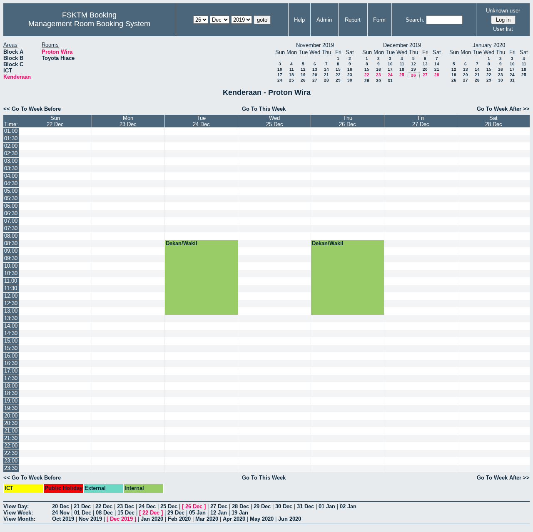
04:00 (10, 176)
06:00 (10, 206)
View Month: (19, 519)
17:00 (10, 371)
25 (291, 80)
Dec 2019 (121, 519)
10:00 (10, 266)
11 (291, 69)
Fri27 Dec (420, 121)
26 (303, 80)
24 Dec (147, 506)
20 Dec (60, 506)
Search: (415, 20)
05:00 (10, 191)
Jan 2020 (152, 519)
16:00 (10, 356)
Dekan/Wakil (181, 243)
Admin (324, 20)
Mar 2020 (206, 519)
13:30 (10, 318)
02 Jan (348, 506)
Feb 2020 (179, 519)
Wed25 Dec (274, 121)
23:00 (10, 460)
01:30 (10, 138)
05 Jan (197, 513)
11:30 (10, 288)
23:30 (10, 468)
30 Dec (283, 506)
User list (503, 29)
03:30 (10, 168)
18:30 (10, 393)
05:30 (10, 198)
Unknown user (503, 10)
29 (338, 80)
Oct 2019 (63, 519)
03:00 (10, 161)
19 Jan (240, 513)
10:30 (10, 273)
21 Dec (82, 506)
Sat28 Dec (493, 121)
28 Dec (240, 506)
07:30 (10, 228)
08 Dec (104, 513)
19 (303, 74)
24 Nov (61, 513)
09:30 (10, 258)
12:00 (10, 296)
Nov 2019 (90, 519)
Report (353, 20)
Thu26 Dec (347, 121)
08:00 (10, 236)
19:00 (10, 401)
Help (299, 20)
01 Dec (82, 513)
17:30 (10, 378)
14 (326, 69)
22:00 (10, 446)
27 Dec (218, 506)
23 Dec (125, 506)
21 (326, 74)
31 (390, 80)
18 (291, 74)
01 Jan (327, 506)
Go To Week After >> (503, 109)
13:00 (10, 311)
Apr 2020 (234, 519)
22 (338, 74)
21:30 (10, 438)
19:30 (10, 408)
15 (338, 69)
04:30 (10, 183)
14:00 (10, 326)
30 (349, 80)
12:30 (10, 303)
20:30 (10, 423)
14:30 (10, 333)
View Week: (18, 513)
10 (279, 69)
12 (303, 69)
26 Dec (193, 506)
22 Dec (103, 506)
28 (326, 80)
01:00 (10, 131)
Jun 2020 (289, 519)
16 (349, 69)
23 (349, 74)
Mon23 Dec (128, 121)
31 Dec (305, 506)
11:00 (10, 281)
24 (279, 80)
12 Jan (218, 513)
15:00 (10, 341)
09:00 (10, 251)
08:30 (10, 243)
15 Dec (125, 513)
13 (314, 69)
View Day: (16, 506)
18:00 (10, 386)
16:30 (10, 363)
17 (279, 74)
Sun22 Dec (55, 121)
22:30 (10, 453)
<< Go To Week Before (32, 109)
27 (314, 80)
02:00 (10, 146)
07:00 (10, 221)
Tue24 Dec (201, 121)
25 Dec (168, 506)
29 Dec (262, 506)
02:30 (10, 153)
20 (314, 74)
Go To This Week (264, 109)
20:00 (10, 416)
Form (379, 20)
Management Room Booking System (89, 24)
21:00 (10, 431)
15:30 (10, 348)
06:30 (10, 213)
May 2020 (262, 519)
